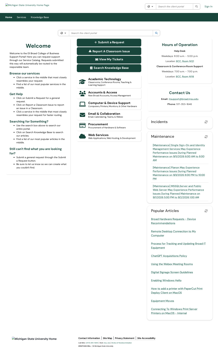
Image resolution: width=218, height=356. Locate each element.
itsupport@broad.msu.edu (183, 99)
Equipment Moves (162, 301)
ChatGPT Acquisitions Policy (169, 256)
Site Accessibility (146, 338)
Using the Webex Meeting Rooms (172, 264)
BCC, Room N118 (185, 76)
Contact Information (89, 338)
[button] (109, 43)
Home (8, 17)
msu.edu (107, 343)
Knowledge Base (40, 17)
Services (21, 17)
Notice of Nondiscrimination (122, 343)
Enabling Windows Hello (166, 280)
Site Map (107, 338)
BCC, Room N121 (185, 61)
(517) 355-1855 (92, 343)
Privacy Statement (124, 338)
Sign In (209, 6)
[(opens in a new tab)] (27, 5)
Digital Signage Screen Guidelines (172, 272)
